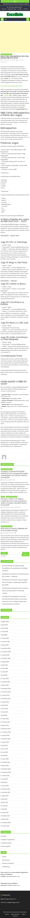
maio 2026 (5, 631)
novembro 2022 (6, 772)
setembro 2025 (6, 658)
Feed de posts (6, 860)
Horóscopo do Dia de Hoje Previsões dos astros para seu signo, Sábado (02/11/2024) (26, 553)
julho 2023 (5, 745)
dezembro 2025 (6, 648)
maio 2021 (4, 806)
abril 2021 (4, 809)
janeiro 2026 (5, 645)
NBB (11, 78)
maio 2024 (5, 712)
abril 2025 (4, 675)
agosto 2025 (5, 662)
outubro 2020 (5, 826)
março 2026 (5, 638)
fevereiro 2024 (6, 722)
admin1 (19, 507)
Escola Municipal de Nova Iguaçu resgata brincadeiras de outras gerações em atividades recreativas (15, 568)
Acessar (4, 856)
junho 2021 (5, 802)
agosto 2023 (5, 742)
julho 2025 (5, 665)
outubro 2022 (5, 775)
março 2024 (5, 718)
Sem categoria (6, 846)
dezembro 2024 (6, 688)
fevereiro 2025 (6, 682)
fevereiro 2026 (6, 641)
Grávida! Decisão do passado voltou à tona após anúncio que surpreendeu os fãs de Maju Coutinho (15, 590)
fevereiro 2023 (6, 762)
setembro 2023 (6, 739)
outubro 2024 (5, 695)
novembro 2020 (6, 822)
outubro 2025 (5, 655)
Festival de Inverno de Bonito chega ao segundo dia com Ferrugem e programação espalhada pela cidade (15, 582)
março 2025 (5, 678)
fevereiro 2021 (6, 816)
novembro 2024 (6, 692)
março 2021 (5, 812)
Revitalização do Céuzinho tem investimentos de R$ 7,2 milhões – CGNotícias (15, 575)
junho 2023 (5, 749)
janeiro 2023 (5, 765)
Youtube (6, 95)
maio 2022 (5, 779)
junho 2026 (5, 628)
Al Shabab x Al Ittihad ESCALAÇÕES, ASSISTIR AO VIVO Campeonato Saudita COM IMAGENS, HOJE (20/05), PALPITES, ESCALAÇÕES (14, 474)
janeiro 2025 (5, 685)
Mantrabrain (24, 912)
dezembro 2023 (6, 729)
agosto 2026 (5, 621)
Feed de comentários (8, 863)
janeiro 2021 (5, 819)
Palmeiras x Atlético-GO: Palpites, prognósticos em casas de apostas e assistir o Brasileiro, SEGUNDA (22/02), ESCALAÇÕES (14, 502)
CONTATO (26, 9)
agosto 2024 (5, 702)
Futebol (20, 9)
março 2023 (5, 759)
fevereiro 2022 (6, 789)
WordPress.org (6, 867)
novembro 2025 (6, 651)
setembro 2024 (6, 698)
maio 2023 (5, 752)
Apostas (4, 9)
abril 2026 (4, 635)
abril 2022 (4, 782)
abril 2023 (4, 755)
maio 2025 (5, 672)
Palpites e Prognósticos (6, 54)
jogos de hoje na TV (10, 899)
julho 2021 (4, 799)
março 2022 (5, 785)
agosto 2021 (5, 796)
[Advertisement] (15, 37)
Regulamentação (12, 9)
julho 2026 (5, 625)
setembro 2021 (6, 792)
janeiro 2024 (5, 725)
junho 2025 (5, 668)
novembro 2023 (6, 732)
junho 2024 (5, 708)
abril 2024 (4, 715)
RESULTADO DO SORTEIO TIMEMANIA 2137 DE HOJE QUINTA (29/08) (14, 530)
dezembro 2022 (6, 769)
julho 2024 (5, 705)
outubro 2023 (5, 735)
